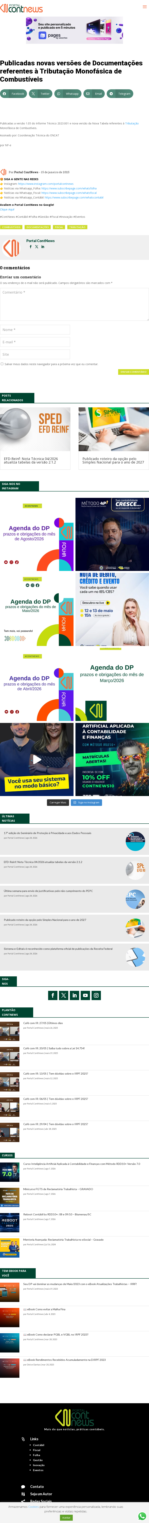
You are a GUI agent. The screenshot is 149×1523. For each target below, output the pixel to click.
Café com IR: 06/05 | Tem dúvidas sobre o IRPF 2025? (55, 1098)
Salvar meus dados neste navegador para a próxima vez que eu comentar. (51, 364)
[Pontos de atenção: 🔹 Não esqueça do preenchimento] (37, 534)
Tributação (132, 123)
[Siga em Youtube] (85, 995)
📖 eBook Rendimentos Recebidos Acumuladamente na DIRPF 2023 (64, 1359)
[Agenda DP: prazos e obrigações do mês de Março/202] (112, 684)
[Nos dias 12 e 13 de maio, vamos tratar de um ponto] (112, 609)
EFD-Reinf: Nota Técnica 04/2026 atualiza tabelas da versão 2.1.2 (31, 460)
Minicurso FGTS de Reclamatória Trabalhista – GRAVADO (58, 1189)
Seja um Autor (41, 1494)
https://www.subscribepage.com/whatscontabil (74, 197)
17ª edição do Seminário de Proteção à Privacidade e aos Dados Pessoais (47, 833)
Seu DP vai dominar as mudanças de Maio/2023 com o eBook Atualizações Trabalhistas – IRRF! (80, 1284)
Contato (37, 1486)
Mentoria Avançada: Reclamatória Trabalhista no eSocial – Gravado (63, 1239)
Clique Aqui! (7, 209)
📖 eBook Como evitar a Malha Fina (44, 1309)
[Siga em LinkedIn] (74, 995)
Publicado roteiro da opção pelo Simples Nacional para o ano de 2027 (113, 460)
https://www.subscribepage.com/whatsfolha (69, 188)
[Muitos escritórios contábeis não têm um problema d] (112, 534)
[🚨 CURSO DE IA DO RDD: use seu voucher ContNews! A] (112, 759)
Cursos (7, 1155)
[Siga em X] (63, 995)
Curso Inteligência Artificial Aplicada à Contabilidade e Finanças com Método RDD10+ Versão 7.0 (81, 1163)
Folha (36, 1455)
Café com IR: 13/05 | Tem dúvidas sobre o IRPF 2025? (55, 1073)
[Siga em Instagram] (96, 995)
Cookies (33, 1507)
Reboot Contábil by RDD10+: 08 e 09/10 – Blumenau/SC (57, 1214)
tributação (77, 227)
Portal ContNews (26, 172)
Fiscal (36, 1450)
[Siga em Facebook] (52, 995)
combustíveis (11, 227)
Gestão (38, 1460)
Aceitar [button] (66, 1517)
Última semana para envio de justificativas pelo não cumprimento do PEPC (48, 890)
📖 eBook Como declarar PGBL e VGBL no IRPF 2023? (55, 1334)
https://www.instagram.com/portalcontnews (46, 184)
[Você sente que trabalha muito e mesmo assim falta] (37, 759)
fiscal (59, 227)
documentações (38, 227)
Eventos (38, 1470)
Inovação (39, 1465)
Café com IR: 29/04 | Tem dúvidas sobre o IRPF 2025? (55, 1124)
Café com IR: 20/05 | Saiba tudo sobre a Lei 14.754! (54, 1048)
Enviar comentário (133, 371)
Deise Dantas (34, 1364)
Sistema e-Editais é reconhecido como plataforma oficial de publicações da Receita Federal (58, 948)
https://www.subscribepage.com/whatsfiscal (69, 193)
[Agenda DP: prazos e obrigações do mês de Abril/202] (37, 684)
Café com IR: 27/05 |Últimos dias (43, 1023)
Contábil (38, 1445)
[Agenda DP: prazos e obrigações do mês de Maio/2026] (37, 609)
